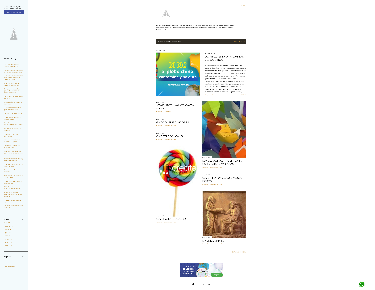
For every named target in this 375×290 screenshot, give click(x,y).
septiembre (9, 229)
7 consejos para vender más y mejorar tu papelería (13, 159)
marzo (8, 239)
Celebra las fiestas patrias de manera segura (13, 103)
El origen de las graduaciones (13, 113)
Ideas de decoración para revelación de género (12, 141)
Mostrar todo (239, 42)
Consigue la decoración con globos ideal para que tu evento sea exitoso (12, 91)
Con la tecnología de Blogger (203, 284)
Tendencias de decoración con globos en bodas (13, 165)
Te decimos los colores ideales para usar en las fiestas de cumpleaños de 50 (13, 77)
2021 (7, 223)
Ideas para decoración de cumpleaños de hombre (12, 84)
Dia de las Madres (213, 240)
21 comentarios (216, 95)
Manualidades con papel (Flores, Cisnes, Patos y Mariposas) (222, 162)
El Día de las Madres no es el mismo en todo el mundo (13, 188)
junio (7, 232)
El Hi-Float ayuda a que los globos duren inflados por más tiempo (13, 153)
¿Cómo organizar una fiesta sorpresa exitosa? (12, 118)
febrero (8, 242)
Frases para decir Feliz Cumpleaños (11, 135)
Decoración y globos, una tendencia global (12, 146)
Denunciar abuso (10, 267)
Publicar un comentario (216, 167)
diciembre (9, 226)
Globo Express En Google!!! (172, 122)
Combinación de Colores (171, 218)
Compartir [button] (208, 95)
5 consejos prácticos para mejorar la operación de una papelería (13, 194)
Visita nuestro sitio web (14, 12)
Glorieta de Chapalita (169, 136)
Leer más (243, 95)
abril (7, 236)
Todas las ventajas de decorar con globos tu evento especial (13, 124)
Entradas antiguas (239, 252)
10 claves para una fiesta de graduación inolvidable (13, 109)
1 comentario (167, 111)
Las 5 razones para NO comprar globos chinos (11, 65)
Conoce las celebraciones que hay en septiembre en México (13, 71)
